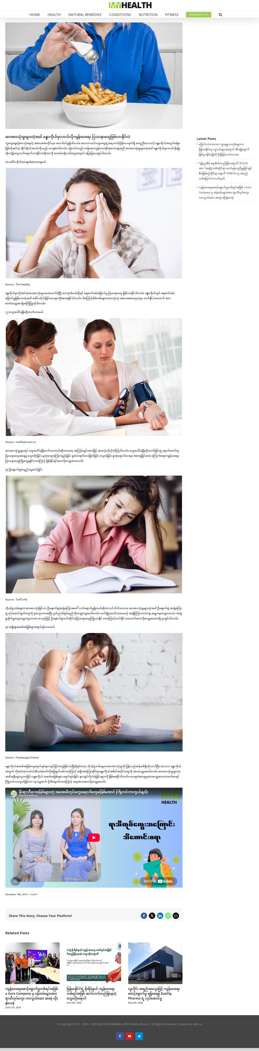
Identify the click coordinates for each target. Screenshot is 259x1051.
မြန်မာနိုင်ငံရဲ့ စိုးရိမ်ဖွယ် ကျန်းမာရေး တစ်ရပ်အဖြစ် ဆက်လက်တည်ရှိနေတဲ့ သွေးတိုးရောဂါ (30, 993)
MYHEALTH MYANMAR (106, 1019)
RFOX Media (132, 1019)
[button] (220, 14)
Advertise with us (191, 1019)
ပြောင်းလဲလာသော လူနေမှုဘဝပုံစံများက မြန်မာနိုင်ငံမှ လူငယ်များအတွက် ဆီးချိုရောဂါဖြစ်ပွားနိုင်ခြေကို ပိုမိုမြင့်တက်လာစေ (224, 149)
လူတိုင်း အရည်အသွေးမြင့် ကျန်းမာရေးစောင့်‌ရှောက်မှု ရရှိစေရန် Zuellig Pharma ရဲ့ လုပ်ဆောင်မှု (92, 993)
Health (33, 894)
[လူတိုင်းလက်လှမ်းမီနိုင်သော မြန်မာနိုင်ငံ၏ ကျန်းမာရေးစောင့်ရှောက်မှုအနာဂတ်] (155, 944)
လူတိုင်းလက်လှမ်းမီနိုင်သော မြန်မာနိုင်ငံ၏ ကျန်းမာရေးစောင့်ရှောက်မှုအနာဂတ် (154, 993)
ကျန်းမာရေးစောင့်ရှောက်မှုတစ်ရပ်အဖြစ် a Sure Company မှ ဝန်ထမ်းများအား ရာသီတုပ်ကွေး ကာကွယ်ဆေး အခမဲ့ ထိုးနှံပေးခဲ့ (225, 192)
